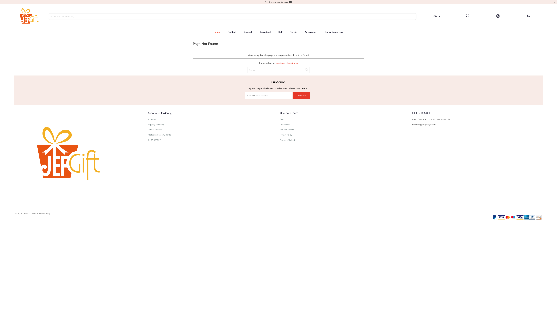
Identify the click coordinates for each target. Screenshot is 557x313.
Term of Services (155, 129)
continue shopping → (287, 63)
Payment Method (287, 140)
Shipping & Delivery (156, 124)
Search (283, 119)
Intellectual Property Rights (159, 135)
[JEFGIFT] (27, 16)
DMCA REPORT (154, 140)
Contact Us (285, 124)
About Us (152, 119)
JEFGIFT (26, 213)
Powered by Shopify (40, 213)
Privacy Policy (286, 135)
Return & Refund (287, 129)
